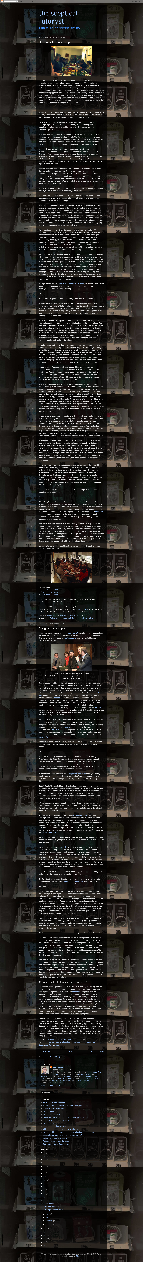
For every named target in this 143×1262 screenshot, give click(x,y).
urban (56, 1045)
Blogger (79, 1256)
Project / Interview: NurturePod (55, 1102)
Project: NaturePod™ (51, 1111)
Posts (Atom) (55, 1057)
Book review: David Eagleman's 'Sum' (57, 1144)
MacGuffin (99, 512)
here (49, 1082)
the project (76, 992)
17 (45, 1183)
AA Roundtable (70, 638)
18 (45, 1180)
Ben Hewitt (68, 727)
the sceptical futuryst (58, 17)
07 (45, 1242)
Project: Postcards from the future (56, 1141)
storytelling (89, 618)
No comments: (74, 1039)
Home (72, 1051)
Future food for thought (49, 592)
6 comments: (73, 615)
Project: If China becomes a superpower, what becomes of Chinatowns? (71, 1132)
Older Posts (97, 1051)
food (46, 618)
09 (45, 1235)
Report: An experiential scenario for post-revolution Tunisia (65, 1117)
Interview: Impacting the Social (55, 1126)
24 (45, 1159)
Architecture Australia (70, 633)
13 (45, 1197)
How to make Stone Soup (54, 42)
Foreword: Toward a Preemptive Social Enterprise (62, 1105)
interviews (91, 1042)
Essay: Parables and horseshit (55, 1138)
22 (45, 1166)
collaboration (65, 1042)
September (50, 1203)
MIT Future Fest (47, 1076)
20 (45, 1173)
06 (45, 1246)
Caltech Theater (84, 1074)
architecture (49, 1042)
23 (45, 1163)
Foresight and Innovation (76, 774)
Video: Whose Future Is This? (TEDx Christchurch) (62, 1129)
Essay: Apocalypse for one (53, 1108)
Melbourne (53, 618)
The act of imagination (49, 589)
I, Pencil (63, 847)
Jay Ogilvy (99, 708)
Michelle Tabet (44, 737)
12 (45, 1200)
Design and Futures (93, 1078)
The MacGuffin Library (49, 594)
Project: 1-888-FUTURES (53, 1114)
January (49, 1224)
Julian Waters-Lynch (76, 284)
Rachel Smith (55, 730)
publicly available (49, 832)
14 (45, 1194)
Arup (57, 1042)
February (49, 1221)
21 (45, 1170)
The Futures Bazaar (84, 1080)
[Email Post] (82, 615)
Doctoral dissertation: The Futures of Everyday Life (62, 1135)
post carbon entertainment (69, 618)
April (48, 1214)
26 (45, 1153)
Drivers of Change (80, 815)
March (48, 1217)
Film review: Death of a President (56, 1120)
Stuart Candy (57, 1067)
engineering (81, 1042)
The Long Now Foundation (73, 881)
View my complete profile (50, 1085)
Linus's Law (56, 698)
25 (45, 1156)
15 (45, 1190)
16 (45, 1187)
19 (45, 1176)
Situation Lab (68, 1076)
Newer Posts (46, 1051)
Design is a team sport (52, 628)
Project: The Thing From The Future (57, 1123)
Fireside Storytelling (82, 609)
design (73, 1042)
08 (45, 1239)
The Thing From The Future (62, 1080)
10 (45, 1232)
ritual (82, 618)
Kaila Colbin (62, 284)
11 (45, 1229)
